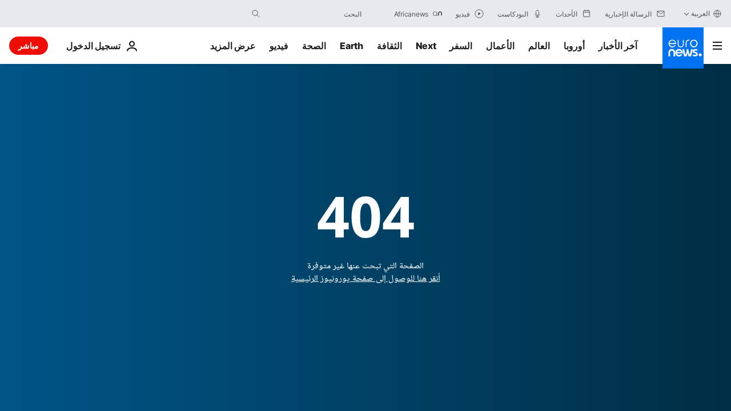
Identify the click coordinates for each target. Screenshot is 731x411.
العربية (700, 13)
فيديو (279, 45)
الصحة (314, 45)
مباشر (28, 45)
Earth (351, 45)
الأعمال (500, 45)
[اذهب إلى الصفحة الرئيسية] (683, 47)
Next (426, 45)
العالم (539, 45)
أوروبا (574, 45)
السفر (460, 45)
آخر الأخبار (618, 45)
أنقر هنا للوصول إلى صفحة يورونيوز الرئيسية (365, 279)
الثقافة (389, 45)
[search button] (256, 14)
